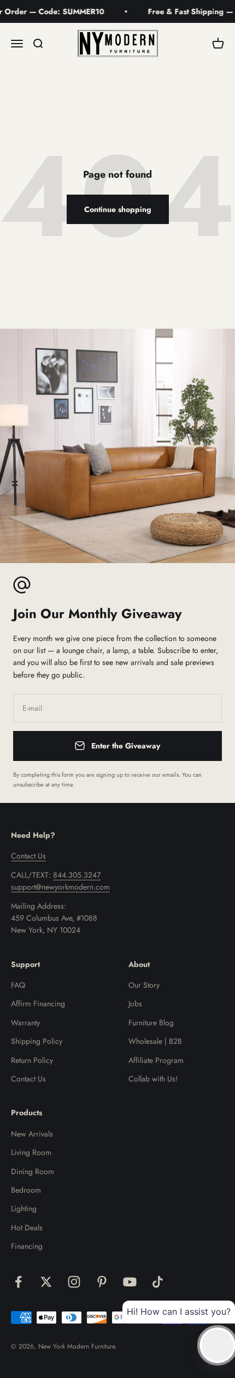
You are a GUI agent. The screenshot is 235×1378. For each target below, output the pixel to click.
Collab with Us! (153, 1078)
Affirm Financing (38, 1003)
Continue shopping (117, 209)
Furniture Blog (151, 1022)
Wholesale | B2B (155, 1041)
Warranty (25, 1022)
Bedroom (26, 1189)
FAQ (18, 985)
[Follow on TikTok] (157, 1281)
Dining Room (32, 1171)
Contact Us (28, 855)
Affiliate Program (156, 1060)
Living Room (31, 1152)
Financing (27, 1246)
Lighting (24, 1208)
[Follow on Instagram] (74, 1281)
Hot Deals (27, 1227)
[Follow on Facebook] (18, 1281)
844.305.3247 (77, 874)
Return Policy (32, 1060)
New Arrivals (32, 1133)
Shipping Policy (36, 1041)
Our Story (144, 985)
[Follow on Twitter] (46, 1281)
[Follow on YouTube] (129, 1281)
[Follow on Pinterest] (102, 1281)
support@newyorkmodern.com (60, 886)
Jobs (135, 1003)
